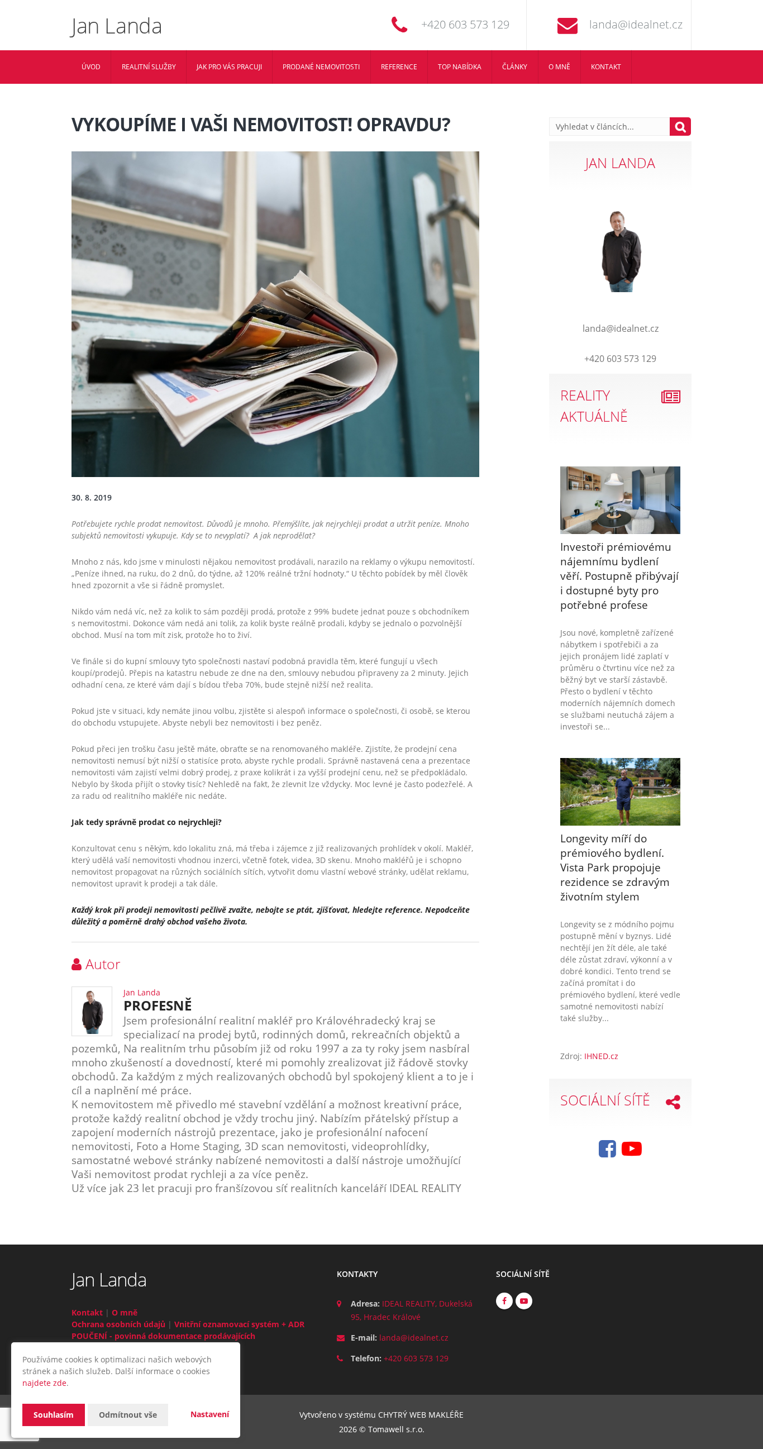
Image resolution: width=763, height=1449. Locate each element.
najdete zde (44, 1382)
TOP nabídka (459, 67)
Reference (399, 67)
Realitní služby (149, 67)
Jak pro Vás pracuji (229, 67)
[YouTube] (632, 1152)
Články (514, 67)
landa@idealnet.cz (636, 24)
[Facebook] (607, 1152)
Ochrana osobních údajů (118, 1324)
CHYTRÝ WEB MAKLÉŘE (421, 1414)
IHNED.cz (601, 1056)
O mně (559, 67)
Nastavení (209, 1414)
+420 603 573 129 (465, 24)
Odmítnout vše (128, 1414)
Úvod (91, 67)
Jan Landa (141, 992)
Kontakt (606, 67)
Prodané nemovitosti (321, 67)
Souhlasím (54, 1414)
